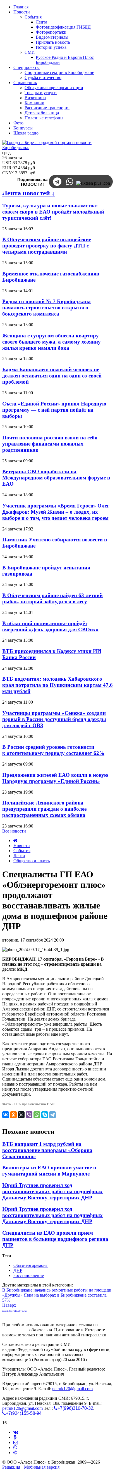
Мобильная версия (41, 1467)
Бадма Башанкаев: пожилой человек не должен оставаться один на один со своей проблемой (52, 376)
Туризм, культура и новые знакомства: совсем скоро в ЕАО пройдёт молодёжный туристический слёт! (53, 212)
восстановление (28, 1275)
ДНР (17, 1270)
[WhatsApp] (36, 1114)
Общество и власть (31, 860)
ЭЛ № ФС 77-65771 (90, 1344)
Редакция (11, 1467)
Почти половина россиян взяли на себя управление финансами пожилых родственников (49, 444)
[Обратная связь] (15, 1442)
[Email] (15, 1452)
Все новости (14, 831)
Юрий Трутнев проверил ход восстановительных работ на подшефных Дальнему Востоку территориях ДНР (52, 1191)
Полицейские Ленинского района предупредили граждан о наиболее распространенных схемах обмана (44, 809)
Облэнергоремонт (30, 1265)
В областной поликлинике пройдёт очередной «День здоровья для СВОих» (50, 626)
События (21, 850)
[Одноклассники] (13, 1114)
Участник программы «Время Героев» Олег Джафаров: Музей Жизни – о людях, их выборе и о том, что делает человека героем (55, 512)
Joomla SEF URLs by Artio (14, 1311)
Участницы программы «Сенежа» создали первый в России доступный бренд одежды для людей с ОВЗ (54, 719)
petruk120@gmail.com (72, 1388)
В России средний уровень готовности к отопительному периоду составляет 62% (53, 750)
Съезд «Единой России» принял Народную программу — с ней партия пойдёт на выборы (54, 410)
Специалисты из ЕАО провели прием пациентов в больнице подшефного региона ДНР (55, 1239)
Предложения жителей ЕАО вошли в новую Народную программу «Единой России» (55, 778)
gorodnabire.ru (15, 1329)
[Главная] (15, 840)
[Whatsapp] (15, 1447)
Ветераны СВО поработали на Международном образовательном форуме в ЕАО (56, 478)
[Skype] (44, 1114)
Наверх (9, 1305)
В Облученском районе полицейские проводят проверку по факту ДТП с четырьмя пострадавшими (46, 246)
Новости (21, 845)
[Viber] (29, 1114)
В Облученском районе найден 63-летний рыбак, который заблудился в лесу (52, 598)
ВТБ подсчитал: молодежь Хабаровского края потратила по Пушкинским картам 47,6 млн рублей (57, 685)
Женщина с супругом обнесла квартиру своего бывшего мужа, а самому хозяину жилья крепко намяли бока (51, 342)
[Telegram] (52, 1114)
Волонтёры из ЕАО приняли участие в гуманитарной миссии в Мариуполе (49, 1171)
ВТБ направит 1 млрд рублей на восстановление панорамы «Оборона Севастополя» (47, 1150)
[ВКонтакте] (5, 1114)
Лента (19, 855)
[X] (21, 1114)
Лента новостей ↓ (28, 193)
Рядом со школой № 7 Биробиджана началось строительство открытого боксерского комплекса (46, 307)
